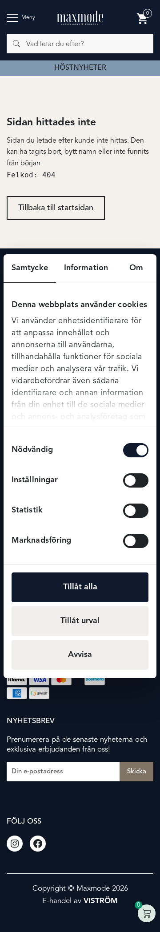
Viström (101, 901)
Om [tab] (136, 268)
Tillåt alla (80, 587)
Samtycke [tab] (30, 268)
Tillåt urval (80, 621)
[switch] (135, 480)
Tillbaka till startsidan (55, 208)
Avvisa (80, 655)
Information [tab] (86, 268)
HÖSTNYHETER (80, 68)
